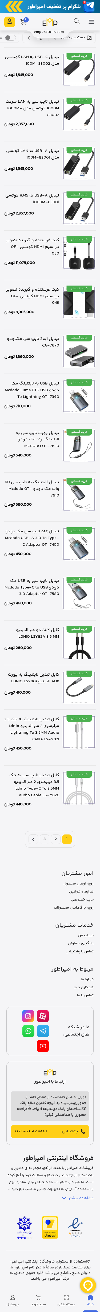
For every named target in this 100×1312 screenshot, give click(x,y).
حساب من (86, 935)
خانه (90, 1304)
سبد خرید (38, 1304)
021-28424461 (31, 1131)
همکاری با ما (84, 987)
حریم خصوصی (82, 900)
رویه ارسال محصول (78, 884)
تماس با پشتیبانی (80, 952)
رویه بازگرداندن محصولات (74, 908)
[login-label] (9, 22)
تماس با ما (85, 995)
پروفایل (12, 1304)
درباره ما (87, 979)
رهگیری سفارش (81, 944)
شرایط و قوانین (81, 892)
